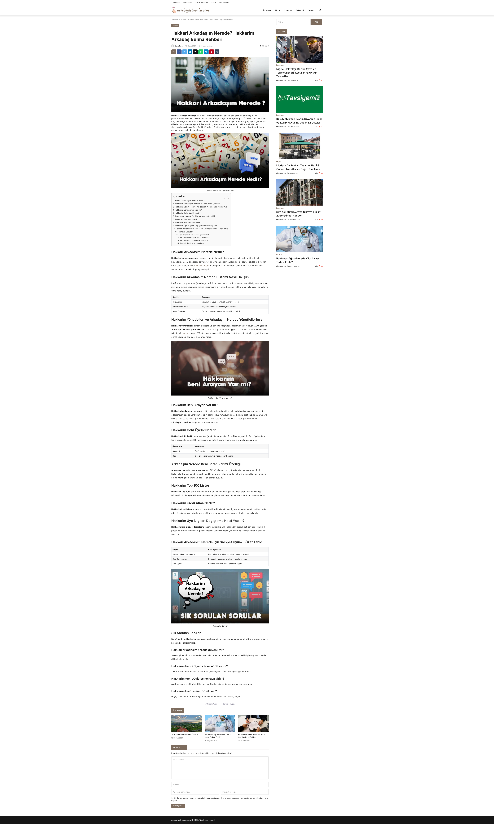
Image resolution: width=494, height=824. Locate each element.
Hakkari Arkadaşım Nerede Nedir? (189, 200)
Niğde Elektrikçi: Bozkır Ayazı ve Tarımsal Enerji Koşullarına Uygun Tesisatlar (296, 72)
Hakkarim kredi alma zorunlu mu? (192, 243)
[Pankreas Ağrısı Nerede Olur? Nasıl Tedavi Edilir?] (220, 723)
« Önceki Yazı (211, 704)
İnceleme (267, 10)
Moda (277, 10)
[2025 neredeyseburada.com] (190, 10)
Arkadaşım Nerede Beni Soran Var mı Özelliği (195, 216)
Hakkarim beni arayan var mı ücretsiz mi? (195, 237)
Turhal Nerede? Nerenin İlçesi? (184, 734)
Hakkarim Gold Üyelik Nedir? (188, 213)
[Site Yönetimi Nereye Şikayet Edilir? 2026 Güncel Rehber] (299, 192)
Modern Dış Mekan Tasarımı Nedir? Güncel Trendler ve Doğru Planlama (298, 167)
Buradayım (179, 46)
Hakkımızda (187, 3)
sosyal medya (203, 265)
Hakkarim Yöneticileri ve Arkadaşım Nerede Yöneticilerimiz (201, 207)
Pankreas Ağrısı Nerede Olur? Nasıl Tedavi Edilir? (298, 260)
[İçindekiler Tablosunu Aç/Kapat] (225, 197)
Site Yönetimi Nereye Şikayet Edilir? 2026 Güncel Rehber (298, 213)
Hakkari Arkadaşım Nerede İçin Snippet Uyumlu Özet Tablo (202, 229)
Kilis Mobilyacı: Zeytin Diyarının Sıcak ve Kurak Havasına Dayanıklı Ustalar (299, 120)
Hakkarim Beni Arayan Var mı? (188, 210)
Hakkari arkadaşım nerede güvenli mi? (194, 235)
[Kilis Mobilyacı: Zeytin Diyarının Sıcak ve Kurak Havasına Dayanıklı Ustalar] (299, 99)
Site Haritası (224, 3)
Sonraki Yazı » (229, 704)
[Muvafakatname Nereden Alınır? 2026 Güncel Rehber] (253, 723)
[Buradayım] (172, 46)
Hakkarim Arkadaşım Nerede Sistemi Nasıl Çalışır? (197, 203)
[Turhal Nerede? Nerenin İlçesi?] (186, 723)
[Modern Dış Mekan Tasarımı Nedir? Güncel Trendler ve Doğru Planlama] (299, 146)
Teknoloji (300, 10)
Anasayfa (176, 3)
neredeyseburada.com (181, 820)
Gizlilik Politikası (201, 3)
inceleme (186, 333)
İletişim (213, 3)
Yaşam (311, 10)
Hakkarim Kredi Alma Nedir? (187, 222)
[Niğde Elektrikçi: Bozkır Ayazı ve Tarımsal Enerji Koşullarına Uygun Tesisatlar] (299, 49)
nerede (183, 20)
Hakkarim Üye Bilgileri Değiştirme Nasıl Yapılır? (196, 225)
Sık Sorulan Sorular (184, 232)
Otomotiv (288, 10)
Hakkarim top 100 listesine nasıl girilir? (194, 240)
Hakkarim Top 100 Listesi (185, 219)
